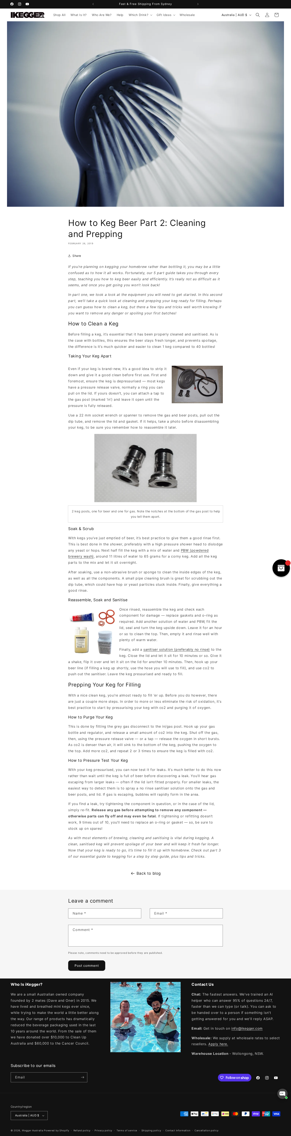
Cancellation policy (206, 1130)
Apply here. (218, 1044)
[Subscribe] (82, 1077)
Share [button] (76, 255)
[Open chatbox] (282, 1094)
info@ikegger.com (247, 1028)
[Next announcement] (198, 4)
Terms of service (127, 1130)
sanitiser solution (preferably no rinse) (176, 649)
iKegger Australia (32, 1130)
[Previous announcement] (93, 4)
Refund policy (82, 1130)
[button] (140, 14)
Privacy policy (103, 1130)
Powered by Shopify (56, 1130)
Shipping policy (151, 1130)
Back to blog (149, 873)
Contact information (177, 1130)
